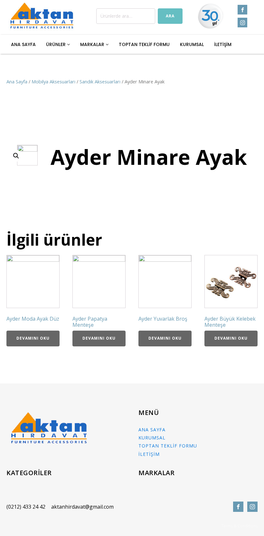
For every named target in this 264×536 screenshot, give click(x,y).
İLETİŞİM (222, 44)
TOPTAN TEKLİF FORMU (144, 44)
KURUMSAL (192, 44)
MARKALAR (93, 44)
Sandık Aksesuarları (100, 81)
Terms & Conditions (239, 526)
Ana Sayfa (16, 81)
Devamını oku (33, 338)
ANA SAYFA (23, 44)
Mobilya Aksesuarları (53, 81)
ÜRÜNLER (56, 44)
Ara (170, 16)
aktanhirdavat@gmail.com (82, 506)
